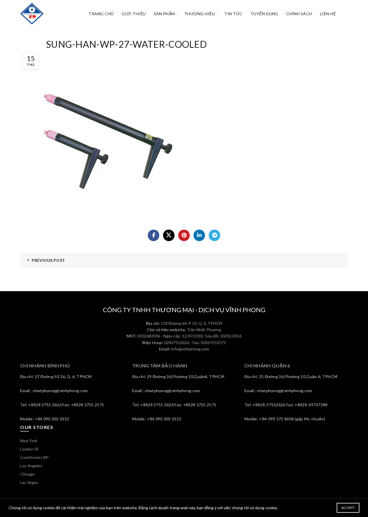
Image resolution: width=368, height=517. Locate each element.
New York (28, 440)
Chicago (27, 474)
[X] (169, 235)
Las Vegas (29, 482)
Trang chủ (101, 13)
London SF (29, 449)
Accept (348, 507)
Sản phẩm (164, 13)
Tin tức (233, 13)
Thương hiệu (199, 13)
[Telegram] (214, 235)
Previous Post (48, 260)
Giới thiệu (134, 13)
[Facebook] (153, 235)
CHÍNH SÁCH (299, 13)
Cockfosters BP (34, 457)
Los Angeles (31, 465)
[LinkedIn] (199, 235)
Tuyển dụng (264, 13)
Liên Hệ (328, 13)
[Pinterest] (184, 235)
